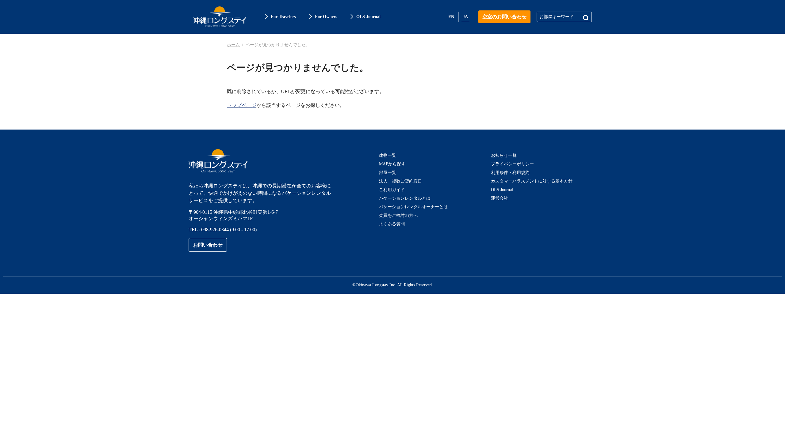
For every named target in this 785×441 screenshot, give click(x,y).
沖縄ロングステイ (219, 16)
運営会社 (499, 198)
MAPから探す (392, 164)
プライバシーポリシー (512, 164)
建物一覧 (387, 155)
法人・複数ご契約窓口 (400, 181)
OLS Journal (502, 189)
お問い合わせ (208, 244)
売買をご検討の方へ (398, 215)
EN (451, 16)
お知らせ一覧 (504, 155)
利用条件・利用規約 (510, 172)
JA (465, 16)
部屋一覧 (387, 172)
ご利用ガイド (392, 189)
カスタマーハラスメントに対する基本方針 (531, 181)
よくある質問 (392, 224)
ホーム (233, 45)
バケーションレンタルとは (405, 198)
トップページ (241, 105)
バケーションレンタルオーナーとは (413, 207)
